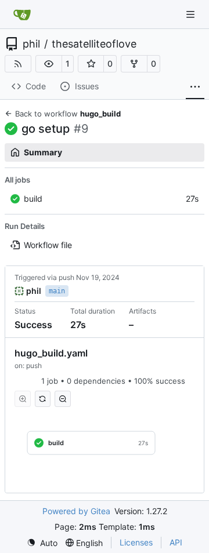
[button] (48, 63)
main (57, 291)
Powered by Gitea (76, 511)
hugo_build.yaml (51, 353)
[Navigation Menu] (191, 14)
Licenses (136, 542)
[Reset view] (43, 399)
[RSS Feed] (18, 63)
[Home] (22, 14)
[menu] (42, 543)
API (176, 542)
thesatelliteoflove (94, 44)
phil (31, 44)
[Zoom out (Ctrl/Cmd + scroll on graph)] (63, 399)
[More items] (195, 87)
